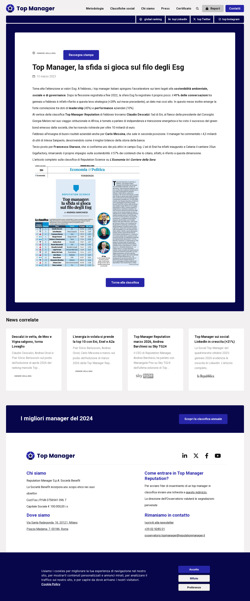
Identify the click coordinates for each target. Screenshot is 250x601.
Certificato (183, 8)
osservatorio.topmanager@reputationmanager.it (175, 535)
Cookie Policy (50, 584)
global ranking (153, 19)
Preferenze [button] (194, 587)
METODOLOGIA (95, 8)
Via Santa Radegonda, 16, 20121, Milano (52, 522)
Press (165, 8)
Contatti (234, 8)
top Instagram (231, 19)
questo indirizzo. (196, 492)
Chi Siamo (148, 8)
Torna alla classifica (125, 282)
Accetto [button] (194, 569)
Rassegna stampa (81, 55)
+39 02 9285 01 (155, 529)
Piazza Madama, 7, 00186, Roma (47, 529)
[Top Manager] (30, 8)
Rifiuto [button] (194, 578)
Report (215, 8)
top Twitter (204, 19)
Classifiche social (122, 8)
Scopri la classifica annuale (203, 419)
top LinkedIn (179, 19)
